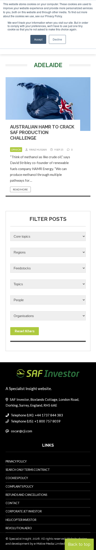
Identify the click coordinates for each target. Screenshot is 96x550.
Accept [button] (38, 39)
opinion (16, 149)
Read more (20, 189)
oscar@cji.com (21, 431)
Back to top (79, 544)
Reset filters (24, 331)
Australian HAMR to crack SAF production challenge (42, 132)
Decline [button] (57, 39)
